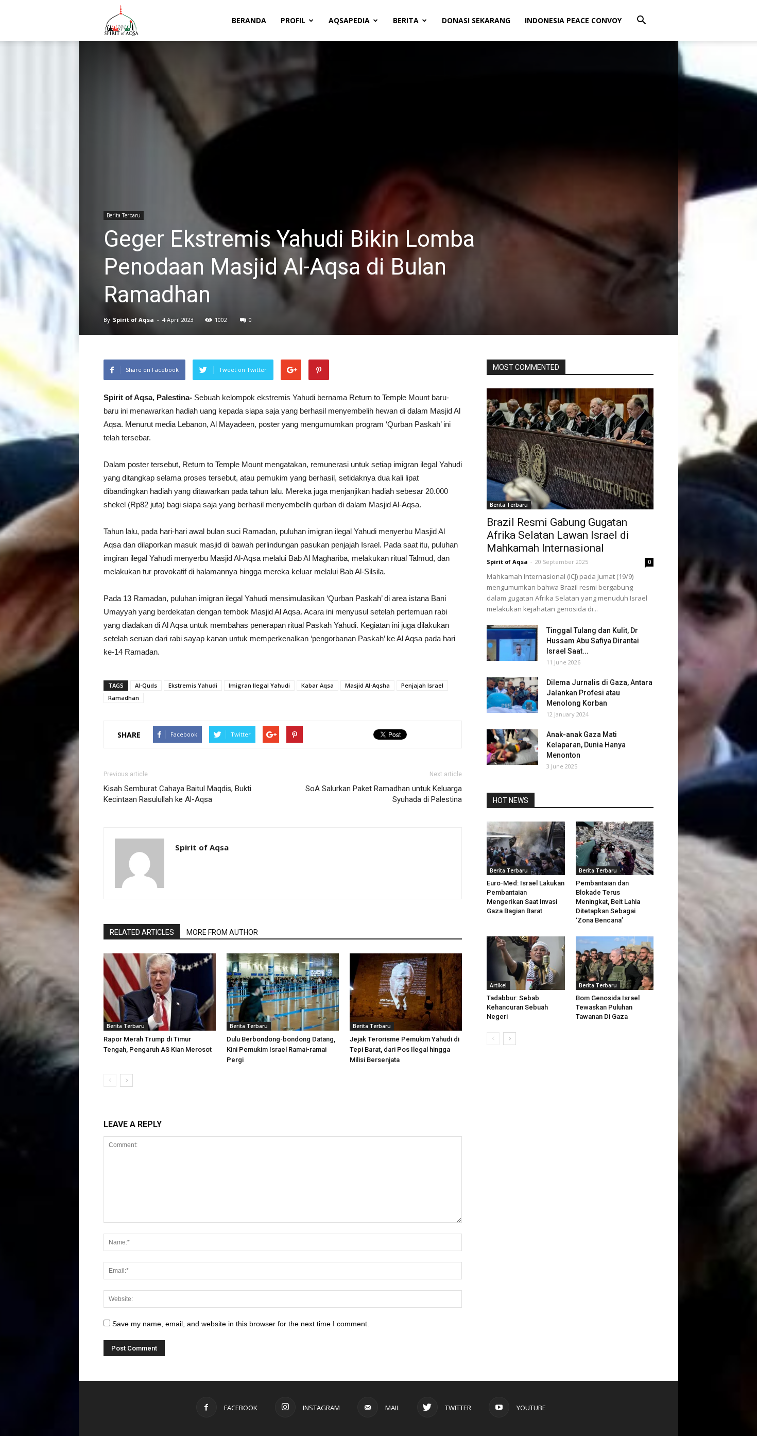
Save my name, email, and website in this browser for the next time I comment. (240, 1324)
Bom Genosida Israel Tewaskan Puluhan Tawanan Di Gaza (608, 1007)
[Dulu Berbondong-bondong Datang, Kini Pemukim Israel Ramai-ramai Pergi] (283, 992)
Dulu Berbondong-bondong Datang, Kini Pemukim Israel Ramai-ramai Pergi (281, 1049)
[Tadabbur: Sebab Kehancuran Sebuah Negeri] (526, 963)
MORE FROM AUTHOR (222, 932)
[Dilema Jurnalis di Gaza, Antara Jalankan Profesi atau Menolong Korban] (512, 695)
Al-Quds (146, 685)
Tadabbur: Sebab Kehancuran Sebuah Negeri (517, 1007)
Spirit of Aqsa (133, 319)
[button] (641, 13)
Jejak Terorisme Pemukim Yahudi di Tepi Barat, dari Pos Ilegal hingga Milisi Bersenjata (404, 1049)
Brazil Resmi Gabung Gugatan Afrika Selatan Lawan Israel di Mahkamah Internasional (558, 535)
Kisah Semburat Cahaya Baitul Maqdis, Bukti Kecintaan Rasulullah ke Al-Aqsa (177, 794)
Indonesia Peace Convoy (573, 20)
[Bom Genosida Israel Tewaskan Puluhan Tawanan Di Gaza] (615, 963)
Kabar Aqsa (317, 685)
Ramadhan (123, 698)
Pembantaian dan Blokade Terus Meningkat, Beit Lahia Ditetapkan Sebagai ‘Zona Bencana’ (608, 901)
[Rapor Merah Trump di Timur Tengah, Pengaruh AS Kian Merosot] (160, 992)
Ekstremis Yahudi (192, 685)
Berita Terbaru (124, 215)
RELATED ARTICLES (142, 932)
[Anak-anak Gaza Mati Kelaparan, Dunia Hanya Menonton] (512, 747)
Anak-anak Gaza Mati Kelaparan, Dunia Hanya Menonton (586, 744)
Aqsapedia (349, 20)
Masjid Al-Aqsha (367, 685)
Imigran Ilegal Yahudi (259, 685)
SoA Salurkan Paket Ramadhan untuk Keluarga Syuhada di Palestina (383, 794)
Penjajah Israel (422, 685)
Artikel (498, 985)
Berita (406, 20)
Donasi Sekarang (476, 20)
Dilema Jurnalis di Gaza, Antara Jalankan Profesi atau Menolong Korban (599, 692)
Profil (293, 20)
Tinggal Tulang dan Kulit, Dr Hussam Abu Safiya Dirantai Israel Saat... (592, 640)
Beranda (249, 20)
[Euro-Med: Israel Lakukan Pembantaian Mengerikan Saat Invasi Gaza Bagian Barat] (526, 848)
